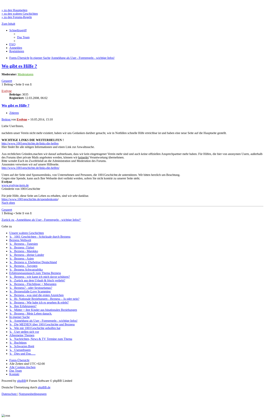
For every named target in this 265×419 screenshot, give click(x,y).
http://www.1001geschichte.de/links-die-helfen (30, 143)
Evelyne (7, 91)
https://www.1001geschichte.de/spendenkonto (30, 199)
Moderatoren (25, 74)
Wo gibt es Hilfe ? (19, 66)
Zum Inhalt (8, 23)
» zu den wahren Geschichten (20, 13)
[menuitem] (23, 37)
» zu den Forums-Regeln (17, 17)
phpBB (21, 380)
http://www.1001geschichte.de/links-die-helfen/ (30, 167)
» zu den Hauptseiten (14, 10)
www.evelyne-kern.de (15, 185)
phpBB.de (44, 387)
